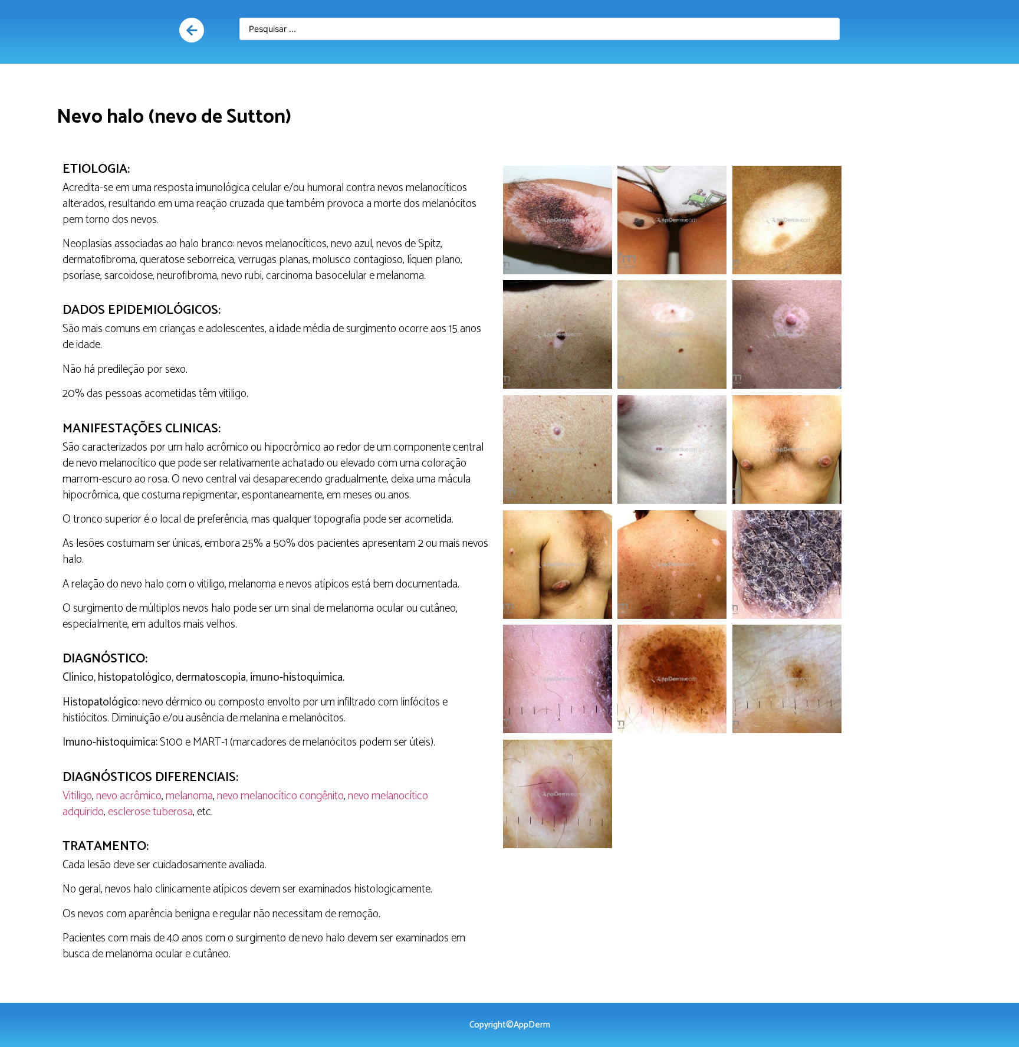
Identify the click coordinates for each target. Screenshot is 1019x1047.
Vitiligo (77, 796)
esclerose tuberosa (150, 812)
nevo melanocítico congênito (280, 796)
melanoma (189, 796)
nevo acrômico (129, 796)
